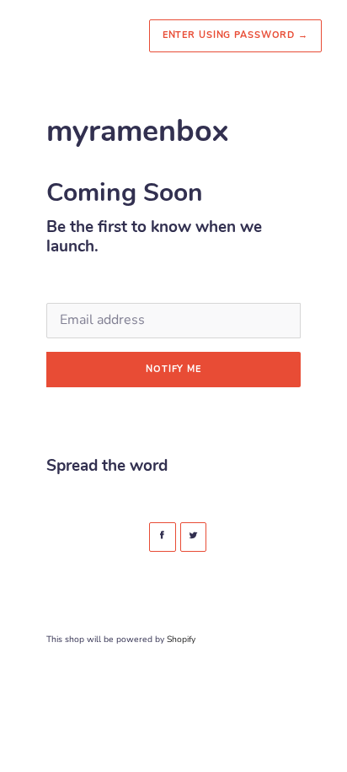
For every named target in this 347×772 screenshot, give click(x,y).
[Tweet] (193, 537)
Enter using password (235, 35)
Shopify (181, 639)
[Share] (162, 537)
